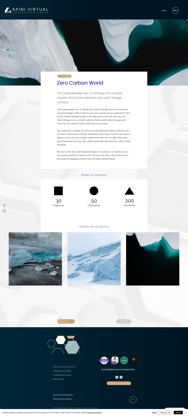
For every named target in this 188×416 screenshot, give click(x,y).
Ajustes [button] (154, 412)
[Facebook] (4, 205)
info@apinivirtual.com (62, 375)
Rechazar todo (165, 412)
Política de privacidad (62, 399)
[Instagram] (4, 211)
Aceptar (178, 412)
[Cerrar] (185, 412)
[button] (175, 10)
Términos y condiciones (63, 394)
